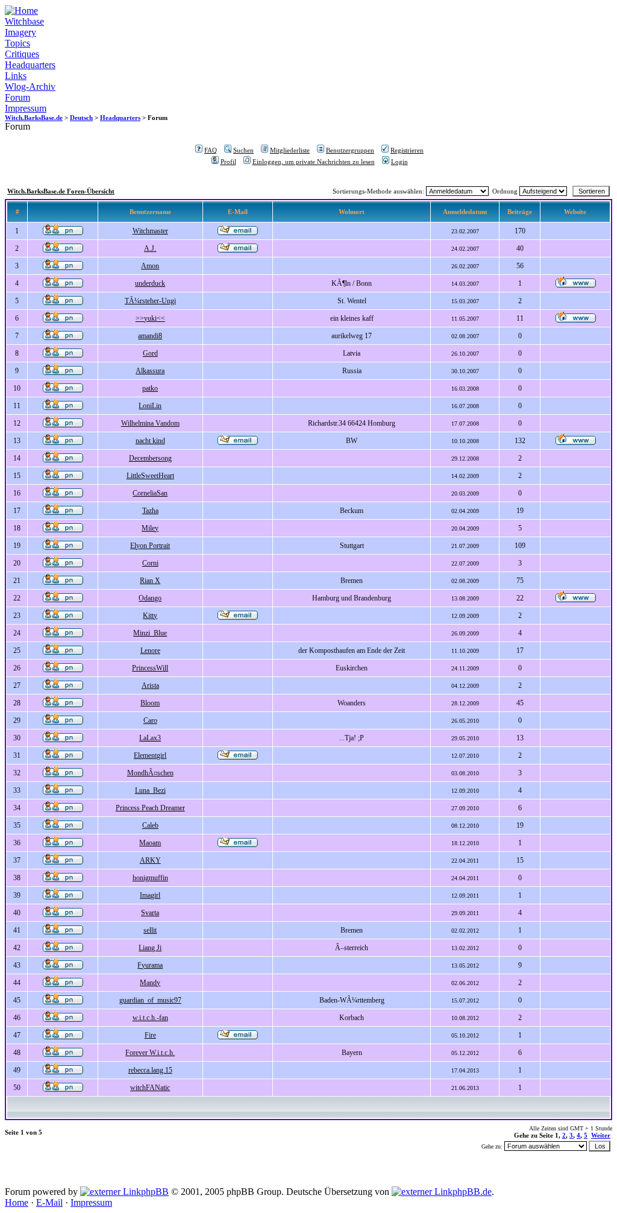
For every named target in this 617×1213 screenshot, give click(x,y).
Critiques (22, 54)
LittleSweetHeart (150, 475)
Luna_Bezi (150, 790)
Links (16, 76)
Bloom (150, 703)
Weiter (600, 1135)
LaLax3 (150, 738)
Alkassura (150, 371)
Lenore (150, 650)
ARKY (150, 860)
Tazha (150, 510)
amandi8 (150, 336)
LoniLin (150, 406)
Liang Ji (150, 948)
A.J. (150, 248)
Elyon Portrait (150, 545)
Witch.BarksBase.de (34, 117)
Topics (17, 43)
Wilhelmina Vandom (150, 423)
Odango (150, 598)
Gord (150, 353)
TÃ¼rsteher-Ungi (150, 301)
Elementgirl (150, 755)
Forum (17, 97)
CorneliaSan (150, 493)
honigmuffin (150, 878)
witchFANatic (150, 1087)
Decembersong (150, 458)
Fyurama (150, 965)
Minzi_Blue (150, 633)
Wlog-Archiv (30, 86)
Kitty (150, 615)
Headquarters (30, 65)
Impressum (25, 108)
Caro (150, 720)
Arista (150, 685)
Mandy (150, 982)
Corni (150, 563)
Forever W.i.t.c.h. (150, 1052)
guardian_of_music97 (150, 1000)
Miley (150, 528)
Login (399, 161)
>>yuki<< (150, 318)
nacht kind (150, 440)
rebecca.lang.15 (150, 1070)
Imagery (20, 32)
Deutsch (81, 117)
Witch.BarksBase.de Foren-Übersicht (60, 191)
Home (16, 1202)
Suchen (243, 150)
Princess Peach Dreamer (150, 808)
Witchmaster (150, 231)
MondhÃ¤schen (150, 773)
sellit (150, 930)
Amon (150, 266)
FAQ (210, 150)
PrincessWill (150, 668)
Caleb (150, 825)
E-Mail (49, 1202)
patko (150, 388)
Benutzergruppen (350, 150)
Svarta (150, 913)
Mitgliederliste (290, 150)
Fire (150, 1035)
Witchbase (24, 21)
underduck (150, 283)
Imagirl (150, 895)
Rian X (150, 580)
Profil (228, 161)
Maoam (150, 843)
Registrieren (407, 150)
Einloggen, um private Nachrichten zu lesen (313, 161)
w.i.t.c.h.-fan (150, 1017)
